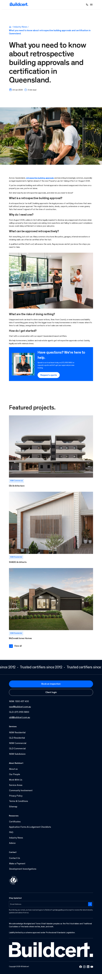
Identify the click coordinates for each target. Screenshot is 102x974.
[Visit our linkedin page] (88, 966)
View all (18, 646)
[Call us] (87, 4)
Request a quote (48, 375)
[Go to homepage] (19, 4)
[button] (91, 4)
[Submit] (90, 904)
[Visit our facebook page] (80, 966)
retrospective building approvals (40, 178)
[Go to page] (51, 451)
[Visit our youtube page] (92, 967)
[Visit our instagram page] (84, 966)
